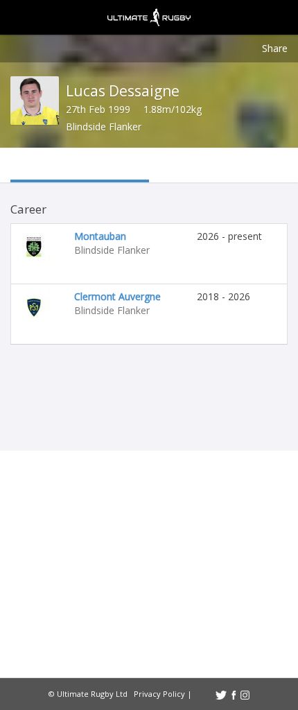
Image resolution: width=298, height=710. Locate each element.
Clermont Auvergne (117, 296)
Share (275, 48)
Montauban (100, 236)
